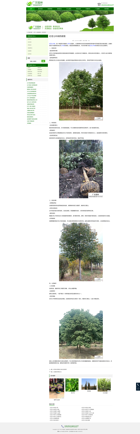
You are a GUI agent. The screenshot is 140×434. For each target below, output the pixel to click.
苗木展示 (40, 8)
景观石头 (59, 8)
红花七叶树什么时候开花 (55, 416)
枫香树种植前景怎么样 (32, 99)
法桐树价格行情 (30, 110)
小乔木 (69, 43)
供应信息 (78, 8)
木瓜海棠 (105, 393)
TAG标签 (62, 431)
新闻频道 (50, 8)
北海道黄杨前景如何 (31, 93)
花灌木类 (39, 67)
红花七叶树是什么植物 (55, 411)
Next (110, 376)
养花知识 (44, 32)
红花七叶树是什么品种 (55, 413)
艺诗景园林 (71, 431)
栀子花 (73, 393)
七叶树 (63, 45)
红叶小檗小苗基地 (31, 106)
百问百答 (29, 42)
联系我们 (106, 8)
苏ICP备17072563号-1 (78, 431)
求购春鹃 (29, 123)
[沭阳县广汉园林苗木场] (44, 4)
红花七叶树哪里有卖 (54, 418)
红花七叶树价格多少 (54, 420)
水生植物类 (30, 73)
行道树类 (29, 69)
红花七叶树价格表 (86, 420)
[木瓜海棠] (105, 385)
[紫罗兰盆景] (57, 388)
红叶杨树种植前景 (31, 83)
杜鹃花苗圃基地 (30, 112)
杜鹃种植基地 (30, 87)
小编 (83, 40)
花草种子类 (30, 75)
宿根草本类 (30, 71)
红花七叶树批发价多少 (87, 416)
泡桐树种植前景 (30, 104)
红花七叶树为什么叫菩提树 (88, 409)
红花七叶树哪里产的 (86, 418)
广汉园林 (97, 8)
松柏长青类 (40, 71)
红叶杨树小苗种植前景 (32, 85)
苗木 (58, 431)
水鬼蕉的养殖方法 (57, 371)
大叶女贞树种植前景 (31, 91)
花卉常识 (29, 53)
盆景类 (29, 67)
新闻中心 (29, 39)
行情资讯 (88, 8)
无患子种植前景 (30, 121)
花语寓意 (29, 50)
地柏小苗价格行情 (31, 108)
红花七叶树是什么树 (86, 411)
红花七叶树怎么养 (54, 407)
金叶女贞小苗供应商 (31, 102)
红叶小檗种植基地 (31, 97)
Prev (109, 376)
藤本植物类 (40, 69)
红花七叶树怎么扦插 (54, 409)
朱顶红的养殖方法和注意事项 (60, 369)
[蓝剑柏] (89, 384)
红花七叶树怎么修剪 (86, 407)
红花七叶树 (52, 43)
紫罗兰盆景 (57, 400)
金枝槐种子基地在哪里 (32, 119)
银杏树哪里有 (30, 116)
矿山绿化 (69, 8)
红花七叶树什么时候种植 (55, 414)
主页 (31, 8)
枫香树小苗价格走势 (31, 89)
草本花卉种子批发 (31, 114)
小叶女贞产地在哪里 (31, 95)
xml (60, 431)
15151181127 (107, 5)
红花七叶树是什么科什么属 (88, 413)
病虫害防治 (30, 48)
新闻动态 (30, 36)
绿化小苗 (39, 73)
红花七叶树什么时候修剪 (87, 414)
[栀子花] (73, 385)
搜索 (43, 61)
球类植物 (39, 75)
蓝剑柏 (89, 391)
